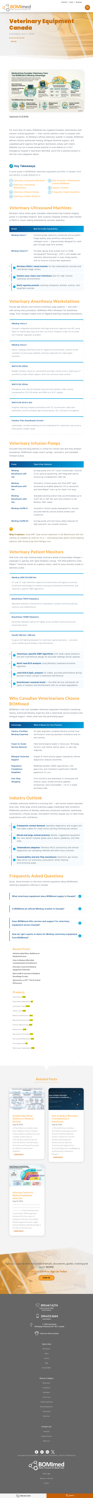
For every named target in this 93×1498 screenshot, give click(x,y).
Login (71, 2)
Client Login (46, 1474)
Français (64, 2)
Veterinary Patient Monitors (26, 196)
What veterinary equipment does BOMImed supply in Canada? (44, 896)
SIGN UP (46, 1278)
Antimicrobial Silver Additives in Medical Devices (23, 1119)
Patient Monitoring (46, 1402)
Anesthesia (46, 1388)
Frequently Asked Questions (66, 192)
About (47, 1353)
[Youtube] (43, 1452)
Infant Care (46, 1397)
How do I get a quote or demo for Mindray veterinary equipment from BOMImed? (44, 936)
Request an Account (46, 1478)
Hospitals (46, 1431)
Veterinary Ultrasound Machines (29, 180)
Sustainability (46, 1368)
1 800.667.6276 (25, 1496)
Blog (14, 41)
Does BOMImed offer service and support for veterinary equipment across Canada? (41, 923)
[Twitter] (53, 1452)
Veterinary (46, 1416)
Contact (46, 1358)
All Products (46, 1349)
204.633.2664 (49, 1316)
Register (79, 2)
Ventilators (46, 1392)
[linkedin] (48, 1452)
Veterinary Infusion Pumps (26, 192)
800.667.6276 (49, 1305)
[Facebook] (37, 1452)
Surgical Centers (46, 1436)
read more (19, 1154)
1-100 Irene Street (49, 1325)
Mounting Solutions (46, 1407)
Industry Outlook (60, 188)
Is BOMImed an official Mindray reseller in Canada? (38, 909)
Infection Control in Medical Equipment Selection (23, 1195)
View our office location (49, 1333)
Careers (46, 1483)
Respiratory (46, 1383)
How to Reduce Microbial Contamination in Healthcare (65, 1119)
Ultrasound (46, 1411)
